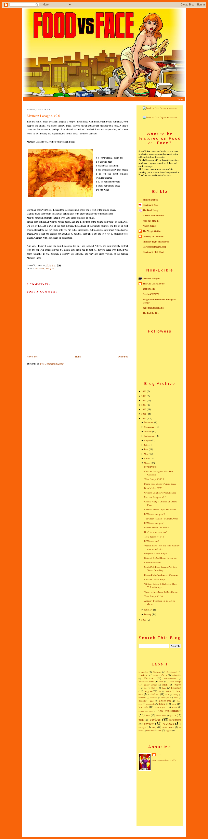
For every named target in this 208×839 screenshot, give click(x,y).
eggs (152, 700)
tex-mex (150, 730)
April (146, 458)
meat (174, 706)
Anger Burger (149, 225)
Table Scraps (175, 681)
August (147, 440)
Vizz (158, 754)
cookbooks (153, 697)
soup (154, 727)
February (148, 609)
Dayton (143, 675)
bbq (153, 688)
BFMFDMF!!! (150, 466)
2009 (143, 619)
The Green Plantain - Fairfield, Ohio (161, 518)
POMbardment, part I (154, 523)
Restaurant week (146, 681)
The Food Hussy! (151, 210)
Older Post (123, 356)
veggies (169, 730)
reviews (168, 723)
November (149, 426)
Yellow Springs (150, 684)
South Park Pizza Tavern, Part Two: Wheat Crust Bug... (160, 568)
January (147, 614)
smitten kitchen (150, 199)
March (147, 462)
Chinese (157, 671)
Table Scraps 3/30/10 (154, 479)
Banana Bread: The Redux (156, 527)
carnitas (168, 691)
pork (141, 719)
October (148, 431)
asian (165, 684)
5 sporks (143, 671)
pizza (173, 715)
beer (164, 687)
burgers (148, 691)
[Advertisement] (160, 798)
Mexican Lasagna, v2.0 (43, 115)
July (146, 444)
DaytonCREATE (151, 294)
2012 (143, 409)
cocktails (142, 697)
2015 (143, 395)
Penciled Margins (151, 278)
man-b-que (160, 706)
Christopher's (172, 672)
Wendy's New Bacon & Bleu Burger (161, 591)
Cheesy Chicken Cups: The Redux (160, 509)
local (174, 703)
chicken (154, 694)
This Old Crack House (154, 283)
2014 (143, 400)
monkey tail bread (146, 711)
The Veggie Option (152, 231)
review (149, 723)
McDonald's (176, 675)
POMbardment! (151, 541)
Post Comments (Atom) (52, 363)
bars (145, 688)
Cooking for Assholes (153, 236)
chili (167, 694)
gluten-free (165, 700)
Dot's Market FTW (152, 488)
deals (176, 697)
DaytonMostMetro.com (154, 246)
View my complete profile (164, 760)
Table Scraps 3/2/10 (153, 596)
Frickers (155, 675)
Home (180, 99)
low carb (143, 706)
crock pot (165, 697)
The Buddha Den (151, 313)
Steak (161, 681)
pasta (148, 715)
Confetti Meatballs (152, 562)
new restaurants (169, 710)
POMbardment (170, 678)
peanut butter (161, 715)
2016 (143, 391)
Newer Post (32, 356)
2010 (143, 418)
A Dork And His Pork (153, 215)
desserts (142, 700)
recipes (50, 268)
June (146, 449)
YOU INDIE (149, 289)
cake (159, 691)
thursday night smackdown (156, 241)
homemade (150, 704)
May (146, 453)
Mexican (39, 268)
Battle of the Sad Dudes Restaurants (160, 557)
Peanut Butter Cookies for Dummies (161, 574)
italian (162, 704)
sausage (142, 727)
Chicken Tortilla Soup (154, 579)
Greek (164, 675)
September (149, 435)
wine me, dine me (151, 220)
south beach (168, 727)
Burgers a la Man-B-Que (155, 553)
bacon (177, 684)
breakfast (176, 688)
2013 (143, 404)
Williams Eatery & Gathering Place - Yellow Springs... (161, 585)
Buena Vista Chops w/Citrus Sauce (160, 483)
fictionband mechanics (153, 307)
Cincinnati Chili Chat (153, 252)
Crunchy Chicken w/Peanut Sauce (160, 492)
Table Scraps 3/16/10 (154, 536)
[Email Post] (58, 265)
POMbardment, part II (154, 514)
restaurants (175, 719)
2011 (143, 413)
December (149, 422)
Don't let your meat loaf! (155, 531)
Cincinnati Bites (150, 205)
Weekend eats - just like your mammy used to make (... (162, 547)
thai (159, 730)
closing (175, 694)
